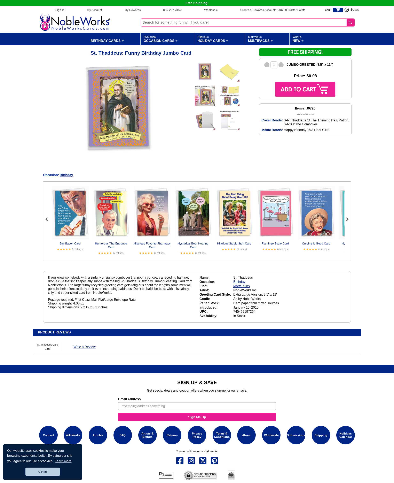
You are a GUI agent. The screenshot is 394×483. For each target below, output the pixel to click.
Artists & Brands (147, 435)
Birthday (66, 175)
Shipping (321, 435)
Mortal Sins (241, 286)
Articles (98, 435)
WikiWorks (73, 435)
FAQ (123, 435)
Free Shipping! (197, 3)
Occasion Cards (159, 39)
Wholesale (211, 10)
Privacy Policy (197, 435)
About (246, 435)
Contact (48, 435)
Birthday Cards (105, 41)
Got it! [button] (42, 471)
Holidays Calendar (345, 435)
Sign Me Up (197, 417)
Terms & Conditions (222, 435)
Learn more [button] (63, 461)
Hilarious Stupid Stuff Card (234, 243)
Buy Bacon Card (70, 243)
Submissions (296, 435)
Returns (172, 435)
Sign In (59, 10)
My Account (94, 10)
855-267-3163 (172, 10)
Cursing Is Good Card (316, 243)
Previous (48, 219)
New (297, 39)
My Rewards (133, 10)
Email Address (129, 399)
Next (345, 219)
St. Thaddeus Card (47, 344)
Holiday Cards (211, 39)
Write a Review (305, 114)
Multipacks (259, 39)
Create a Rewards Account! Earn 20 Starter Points (272, 10)
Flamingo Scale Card (275, 243)
